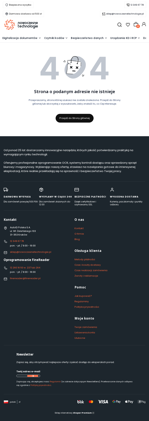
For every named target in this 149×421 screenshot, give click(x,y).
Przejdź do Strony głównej (74, 118)
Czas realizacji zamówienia (91, 270)
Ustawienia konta (84, 332)
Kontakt (79, 228)
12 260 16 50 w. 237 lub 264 (25, 267)
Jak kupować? (83, 296)
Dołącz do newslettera (32, 376)
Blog (77, 239)
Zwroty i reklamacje (86, 276)
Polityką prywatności (41, 385)
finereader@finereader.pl (25, 278)
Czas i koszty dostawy (87, 265)
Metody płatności (84, 259)
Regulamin (55, 381)
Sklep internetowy (73, 412)
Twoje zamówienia (85, 327)
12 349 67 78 (137, 4)
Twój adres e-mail (28, 371)
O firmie (79, 234)
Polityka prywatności (86, 307)
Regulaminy (81, 301)
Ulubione (79, 338)
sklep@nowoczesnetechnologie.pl (125, 13)
